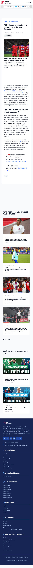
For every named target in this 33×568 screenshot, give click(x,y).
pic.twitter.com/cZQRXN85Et (16, 161)
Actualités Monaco (7, 497)
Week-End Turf (6, 542)
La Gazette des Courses (9, 540)
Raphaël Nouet (10, 32)
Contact (5, 521)
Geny (4, 548)
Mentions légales (7, 525)
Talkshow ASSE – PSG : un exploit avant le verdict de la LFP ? (16, 379)
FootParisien (6, 508)
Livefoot (5, 506)
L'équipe (5, 523)
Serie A (5, 460)
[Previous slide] (2, 6)
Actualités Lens (7, 493)
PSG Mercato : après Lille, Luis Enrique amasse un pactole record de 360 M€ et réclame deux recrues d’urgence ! (16, 329)
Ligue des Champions (8, 464)
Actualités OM (6, 487)
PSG (21, 142)
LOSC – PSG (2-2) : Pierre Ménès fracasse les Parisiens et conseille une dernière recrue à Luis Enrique (16, 299)
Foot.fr (4, 512)
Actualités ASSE (7, 489)
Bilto (4, 544)
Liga (4, 456)
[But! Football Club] (6, 2)
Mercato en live (7, 476)
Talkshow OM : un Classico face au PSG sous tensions (15, 408)
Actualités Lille (6, 495)
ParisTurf (5, 538)
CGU (4, 527)
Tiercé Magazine (7, 546)
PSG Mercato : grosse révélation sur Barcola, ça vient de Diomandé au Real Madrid (15, 269)
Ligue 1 (6, 21)
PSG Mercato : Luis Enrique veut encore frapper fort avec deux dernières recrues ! (16, 239)
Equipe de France (7, 468)
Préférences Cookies (16, 529)
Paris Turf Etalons (7, 550)
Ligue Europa (6, 466)
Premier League (7, 458)
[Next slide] (30, 6)
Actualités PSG (13, 21)
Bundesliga (6, 462)
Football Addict (7, 510)
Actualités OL (6, 491)
